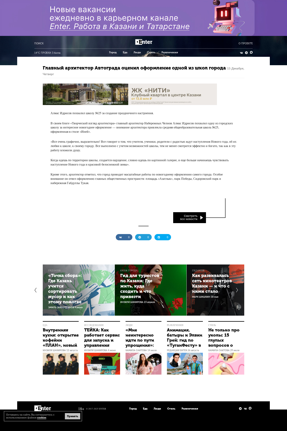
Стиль (151, 52)
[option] (79, 290)
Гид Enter (54, 270)
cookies (41, 417)
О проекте (246, 43)
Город (113, 52)
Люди (137, 52)
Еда (125, 52)
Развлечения (169, 52)
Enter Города (128, 270)
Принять (72, 416)
